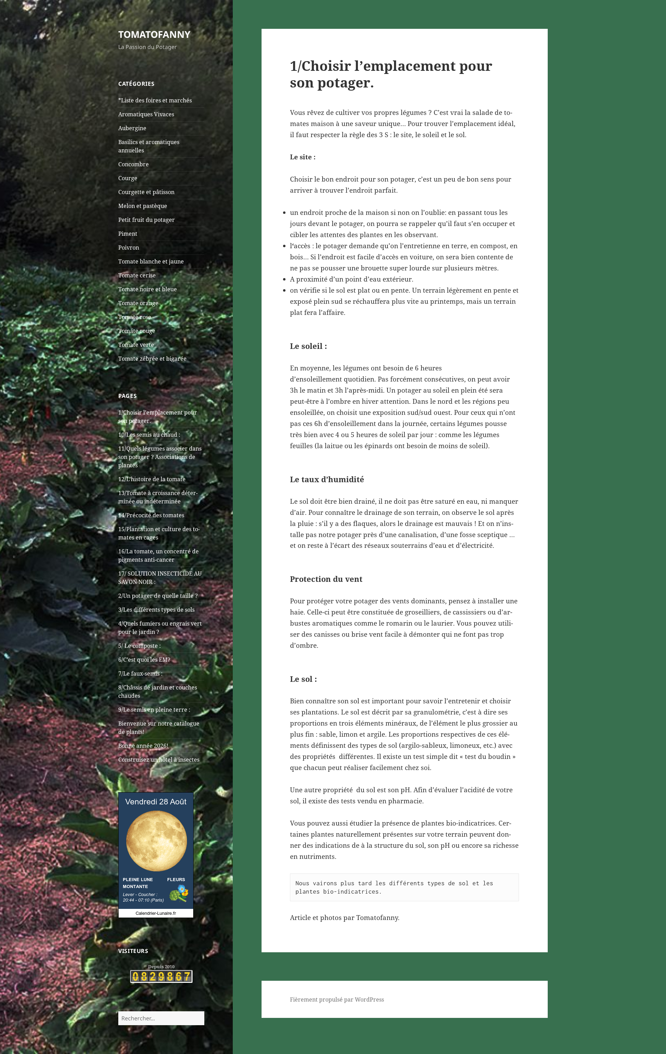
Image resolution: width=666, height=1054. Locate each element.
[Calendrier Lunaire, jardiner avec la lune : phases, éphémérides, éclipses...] (156, 854)
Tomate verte (136, 345)
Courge (127, 178)
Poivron (128, 247)
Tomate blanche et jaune (151, 261)
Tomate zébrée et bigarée (152, 358)
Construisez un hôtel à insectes (158, 759)
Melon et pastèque (142, 206)
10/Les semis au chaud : (149, 434)
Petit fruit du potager (146, 220)
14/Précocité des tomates (151, 515)
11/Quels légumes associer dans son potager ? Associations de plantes (160, 457)
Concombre (133, 164)
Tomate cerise (137, 275)
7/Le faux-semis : (140, 673)
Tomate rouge (136, 331)
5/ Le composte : (139, 646)
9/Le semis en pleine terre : (154, 709)
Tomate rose (134, 317)
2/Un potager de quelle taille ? (158, 596)
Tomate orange (138, 303)
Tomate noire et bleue (147, 289)
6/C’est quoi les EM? (144, 659)
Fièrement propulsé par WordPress (337, 999)
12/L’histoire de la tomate (152, 479)
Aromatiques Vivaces (146, 114)
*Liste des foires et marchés (155, 100)
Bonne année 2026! (143, 746)
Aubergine (132, 128)
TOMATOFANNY (154, 34)
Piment (127, 233)
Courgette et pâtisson (146, 192)
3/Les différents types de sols (156, 609)
